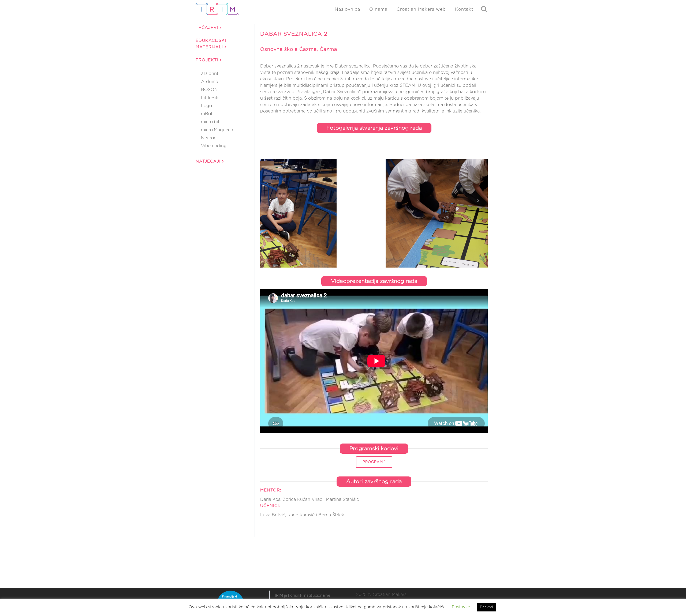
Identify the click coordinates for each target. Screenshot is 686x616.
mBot (206, 114)
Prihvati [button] (486, 607)
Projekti (208, 60)
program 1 (374, 462)
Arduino (209, 82)
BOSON (209, 90)
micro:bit (210, 122)
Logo (206, 106)
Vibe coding (214, 146)
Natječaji (209, 161)
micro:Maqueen (217, 130)
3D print (209, 74)
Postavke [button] (461, 607)
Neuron (209, 138)
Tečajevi (208, 28)
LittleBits (210, 98)
